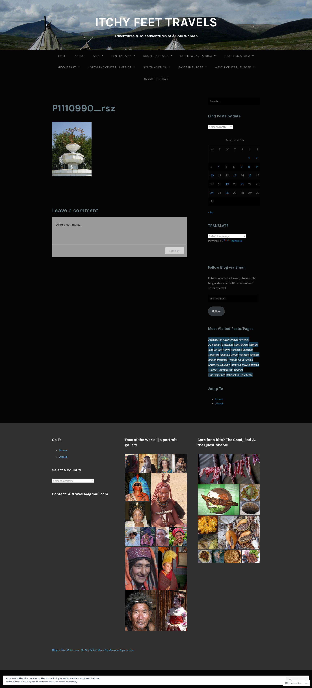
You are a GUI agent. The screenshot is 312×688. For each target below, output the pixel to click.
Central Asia (121, 55)
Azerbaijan (214, 344)
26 (227, 192)
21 (242, 184)
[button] (131, 463)
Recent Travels (156, 78)
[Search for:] (234, 101)
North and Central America (110, 67)
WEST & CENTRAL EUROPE (233, 67)
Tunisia (255, 364)
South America (155, 67)
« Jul (210, 212)
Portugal (222, 359)
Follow (216, 311)
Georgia (253, 344)
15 (250, 175)
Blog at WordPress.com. (65, 650)
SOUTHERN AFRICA (237, 55)
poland (212, 359)
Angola (234, 339)
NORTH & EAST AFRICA (196, 55)
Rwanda (232, 359)
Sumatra (236, 364)
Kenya (226, 349)
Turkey (212, 369)
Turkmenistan (225, 369)
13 (234, 175)
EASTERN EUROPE (191, 67)
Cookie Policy (70, 681)
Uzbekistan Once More (239, 374)
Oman (234, 354)
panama (254, 354)
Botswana (227, 344)
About (80, 55)
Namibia (225, 354)
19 (227, 184)
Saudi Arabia (245, 359)
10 (212, 175)
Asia (96, 55)
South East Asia (156, 55)
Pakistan (244, 354)
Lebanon (248, 349)
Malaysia (213, 354)
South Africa (215, 364)
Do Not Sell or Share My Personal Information (107, 650)
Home (62, 55)
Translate (236, 240)
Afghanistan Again (218, 339)
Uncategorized (216, 374)
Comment (174, 250)
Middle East (67, 67)
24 (212, 192)
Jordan (218, 349)
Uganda (238, 369)
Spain (227, 364)
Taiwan (246, 364)
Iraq (210, 349)
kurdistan (236, 349)
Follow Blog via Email (227, 267)
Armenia (244, 339)
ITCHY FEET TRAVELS (156, 22)
